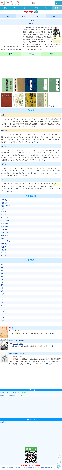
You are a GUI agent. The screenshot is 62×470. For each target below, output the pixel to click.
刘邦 (1, 291)
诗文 (5, 8)
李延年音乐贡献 (5, 232)
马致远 (15, 356)
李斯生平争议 (4, 223)
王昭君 (2, 320)
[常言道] (43, 91)
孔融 (1, 297)
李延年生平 (3, 229)
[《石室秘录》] (30, 106)
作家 (57, 8)
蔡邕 (1, 276)
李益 (54, 16)
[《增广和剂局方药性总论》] (42, 106)
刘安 (1, 308)
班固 (1, 267)
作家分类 (31, 54)
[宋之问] (4, 350)
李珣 (23, 16)
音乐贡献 (56, 41)
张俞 (2, 179)
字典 (36, 8)
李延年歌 (3, 422)
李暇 (7, 16)
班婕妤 (2, 305)
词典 (46, 8)
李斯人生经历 (4, 218)
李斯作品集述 (4, 226)
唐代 (19, 331)
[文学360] (9, 3)
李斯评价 (3, 215)
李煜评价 (3, 253)
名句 (25, 8)
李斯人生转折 (4, 220)
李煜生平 (3, 256)
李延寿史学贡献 (5, 241)
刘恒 (1, 323)
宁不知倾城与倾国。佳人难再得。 (13, 393)
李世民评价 (3, 200)
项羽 (1, 285)
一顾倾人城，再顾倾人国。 (11, 395)
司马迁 (2, 311)
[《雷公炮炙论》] (7, 106)
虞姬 (1, 288)
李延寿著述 (3, 244)
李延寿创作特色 (5, 235)
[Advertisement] (11, 35)
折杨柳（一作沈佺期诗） (17, 341)
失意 (16, 333)
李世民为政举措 (5, 206)
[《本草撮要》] (19, 106)
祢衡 (1, 279)
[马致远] (4, 363)
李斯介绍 (3, 209)
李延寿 (39, 16)
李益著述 (3, 250)
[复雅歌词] (7, 91)
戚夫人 (2, 302)
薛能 (14, 331)
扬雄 (1, 270)
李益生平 (3, 247)
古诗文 (31, 20)
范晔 (1, 314)
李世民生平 (3, 203)
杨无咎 (3, 164)
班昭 (1, 264)
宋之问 (15, 343)
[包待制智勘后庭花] (19, 91)
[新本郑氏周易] (31, 91)
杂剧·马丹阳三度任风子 (16, 353)
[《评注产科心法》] (54, 106)
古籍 (15, 8)
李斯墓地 (3, 212)
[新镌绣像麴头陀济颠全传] (55, 91)
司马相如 (3, 317)
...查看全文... (32, 126)
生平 (55, 38)
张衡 (1, 273)
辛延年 (2, 300)
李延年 (2, 294)
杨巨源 (3, 146)
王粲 (1, 282)
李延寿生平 (3, 238)
